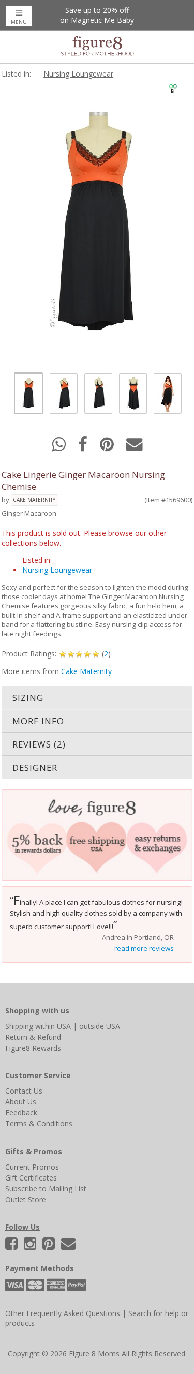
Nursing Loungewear (78, 74)
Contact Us (23, 1091)
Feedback (21, 1112)
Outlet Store (25, 1199)
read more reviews (144, 948)
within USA (53, 1026)
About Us (20, 1102)
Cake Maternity (34, 499)
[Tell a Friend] (134, 447)
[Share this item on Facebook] (83, 447)
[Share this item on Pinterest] (108, 447)
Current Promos (32, 1167)
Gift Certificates (31, 1178)
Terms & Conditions (38, 1123)
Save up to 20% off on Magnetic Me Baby (97, 15)
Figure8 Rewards (33, 1048)
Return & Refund (33, 1037)
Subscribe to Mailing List (45, 1188)
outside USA (99, 1026)
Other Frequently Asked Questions (62, 1313)
